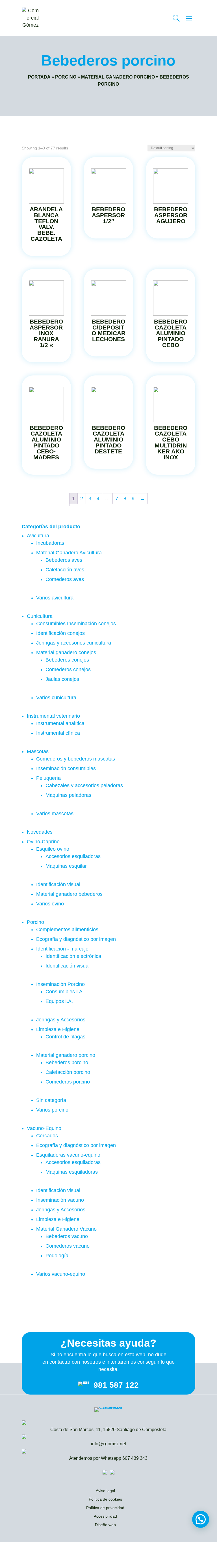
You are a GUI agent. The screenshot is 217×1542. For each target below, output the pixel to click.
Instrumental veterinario (53, 716)
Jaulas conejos (62, 679)
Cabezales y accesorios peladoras (84, 785)
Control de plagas (65, 1037)
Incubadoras (50, 543)
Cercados (47, 1135)
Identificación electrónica (73, 956)
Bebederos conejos (67, 660)
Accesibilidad (105, 1516)
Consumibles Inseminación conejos (76, 623)
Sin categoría (51, 1100)
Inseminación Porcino (60, 984)
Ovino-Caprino (43, 841)
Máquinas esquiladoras (71, 1172)
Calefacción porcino (67, 1072)
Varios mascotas (54, 813)
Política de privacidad (105, 1508)
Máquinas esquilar (66, 866)
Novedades (40, 832)
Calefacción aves (64, 570)
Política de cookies (105, 1499)
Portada (39, 77)
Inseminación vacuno (60, 1200)
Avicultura (38, 535)
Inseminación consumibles (66, 768)
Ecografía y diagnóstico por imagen (76, 939)
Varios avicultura (54, 598)
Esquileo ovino (52, 849)
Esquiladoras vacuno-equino (68, 1155)
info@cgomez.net (108, 1443)
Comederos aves (64, 579)
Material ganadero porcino (118, 77)
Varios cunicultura (56, 697)
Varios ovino (50, 904)
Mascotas (38, 751)
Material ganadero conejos (66, 652)
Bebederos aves (63, 560)
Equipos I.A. (59, 1001)
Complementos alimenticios (67, 929)
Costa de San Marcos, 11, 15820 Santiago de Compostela (108, 1429)
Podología (56, 1255)
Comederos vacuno (67, 1246)
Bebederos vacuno (66, 1236)
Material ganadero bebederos (69, 894)
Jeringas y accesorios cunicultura (73, 643)
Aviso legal (105, 1491)
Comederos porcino (67, 1082)
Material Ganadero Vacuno (66, 1229)
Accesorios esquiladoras (73, 856)
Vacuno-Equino (44, 1128)
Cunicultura (40, 616)
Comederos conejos (68, 669)
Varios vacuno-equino (60, 1274)
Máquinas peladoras (68, 795)
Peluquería (48, 778)
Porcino (65, 77)
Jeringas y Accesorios (60, 1020)
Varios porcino (52, 1110)
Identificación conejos (60, 633)
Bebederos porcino (66, 1062)
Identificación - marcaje (62, 949)
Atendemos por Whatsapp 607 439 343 (108, 1458)
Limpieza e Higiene (57, 1029)
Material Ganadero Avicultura (69, 552)
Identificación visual (58, 884)
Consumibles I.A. (64, 991)
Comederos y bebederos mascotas (75, 759)
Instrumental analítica (60, 723)
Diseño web (105, 1525)
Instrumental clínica (58, 733)
